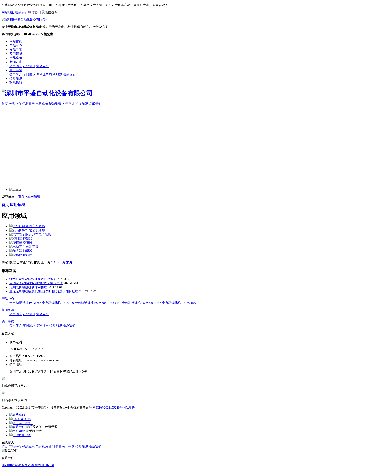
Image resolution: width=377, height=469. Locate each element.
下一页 (60, 262)
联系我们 (21, 12)
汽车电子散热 (41, 234)
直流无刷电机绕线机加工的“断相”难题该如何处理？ (45, 291)
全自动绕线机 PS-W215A (179, 302)
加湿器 (27, 251)
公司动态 (15, 66)
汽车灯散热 (37, 226)
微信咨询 (34, 12)
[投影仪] (16, 255)
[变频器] (16, 242)
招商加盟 (55, 74)
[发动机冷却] (19, 230)
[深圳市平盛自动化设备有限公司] (188, 93)
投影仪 (27, 255)
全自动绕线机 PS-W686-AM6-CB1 (98, 302)
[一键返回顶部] (20, 435)
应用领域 (15, 53)
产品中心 (15, 45)
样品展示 (15, 49)
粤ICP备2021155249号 (108, 407)
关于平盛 (15, 70)
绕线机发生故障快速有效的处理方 (33, 279)
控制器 (27, 238)
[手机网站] (17, 431)
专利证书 (42, 74)
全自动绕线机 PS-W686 (25, 302)
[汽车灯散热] (19, 226)
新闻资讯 (15, 62)
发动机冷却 (37, 230)
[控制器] (16, 238)
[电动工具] (17, 246)
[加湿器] (16, 251)
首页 (5, 103)
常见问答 (42, 66)
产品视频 (15, 58)
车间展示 (29, 74)
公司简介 (15, 74)
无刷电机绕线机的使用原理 (28, 287)
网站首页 (15, 41)
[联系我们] (17, 427)
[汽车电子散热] (20, 234)
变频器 (27, 242)
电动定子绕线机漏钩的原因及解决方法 (36, 283)
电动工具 (32, 246)
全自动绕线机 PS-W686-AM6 (141, 302)
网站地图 (8, 12)
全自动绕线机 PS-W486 (58, 302)
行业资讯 (29, 66)
